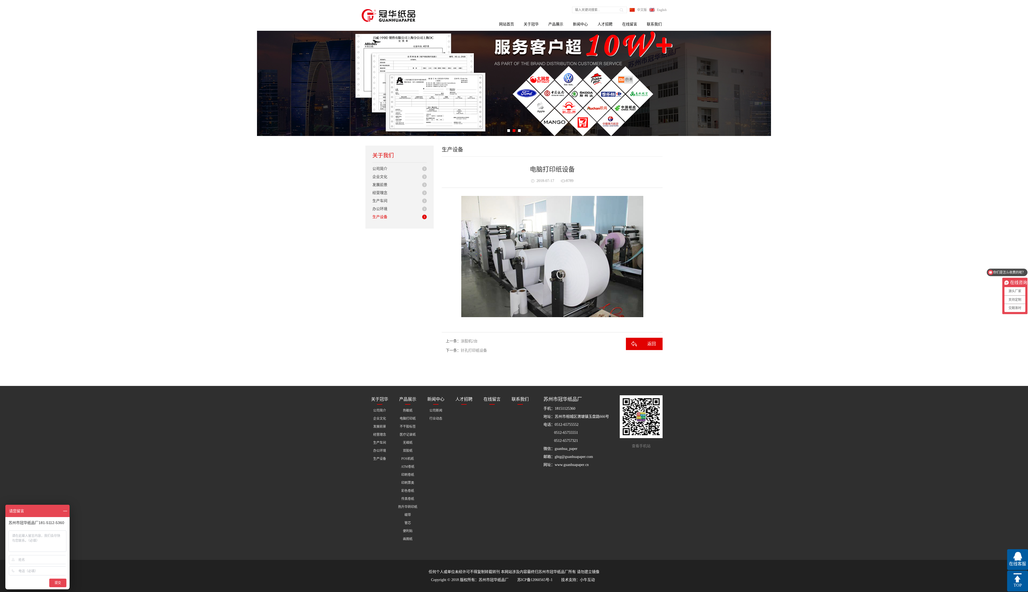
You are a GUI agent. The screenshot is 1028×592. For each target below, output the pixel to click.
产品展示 (555, 24)
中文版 (642, 10)
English (662, 10)
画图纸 (408, 539)
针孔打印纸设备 (474, 350)
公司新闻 (435, 410)
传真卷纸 (407, 499)
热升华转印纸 (407, 507)
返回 (651, 343)
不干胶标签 (408, 426)
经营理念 (379, 193)
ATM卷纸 (407, 467)
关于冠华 (531, 24)
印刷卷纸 (407, 475)
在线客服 (1017, 563)
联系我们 (654, 24)
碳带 (408, 515)
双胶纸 (408, 451)
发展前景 (379, 185)
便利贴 (408, 531)
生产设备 (379, 217)
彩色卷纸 (407, 491)
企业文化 (379, 177)
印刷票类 (407, 483)
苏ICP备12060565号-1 (535, 580)
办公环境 (379, 209)
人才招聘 (605, 24)
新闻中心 (580, 24)
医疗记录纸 (408, 435)
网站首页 (506, 24)
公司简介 (379, 169)
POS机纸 (407, 459)
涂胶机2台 (469, 341)
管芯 (408, 523)
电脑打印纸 (408, 418)
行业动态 (435, 418)
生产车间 (379, 201)
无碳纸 (408, 443)
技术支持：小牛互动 (578, 580)
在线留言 (629, 24)
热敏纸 (408, 410)
